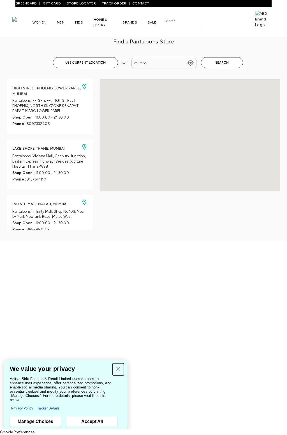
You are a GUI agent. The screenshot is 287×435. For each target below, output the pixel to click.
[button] (118, 369)
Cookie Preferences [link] (17, 432)
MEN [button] (60, 22)
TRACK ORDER (114, 3)
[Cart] (239, 20)
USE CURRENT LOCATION (85, 62)
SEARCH (222, 62)
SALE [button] (152, 22)
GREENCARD (26, 3)
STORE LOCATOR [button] (81, 3)
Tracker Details (47, 408)
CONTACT (140, 3)
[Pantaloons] (22, 22)
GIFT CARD (52, 3)
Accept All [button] (92, 421)
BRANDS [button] (129, 22)
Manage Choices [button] (35, 421)
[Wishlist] (208, 21)
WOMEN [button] (39, 22)
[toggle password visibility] (190, 63)
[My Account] (223, 21)
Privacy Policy (22, 408)
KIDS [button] (79, 22)
